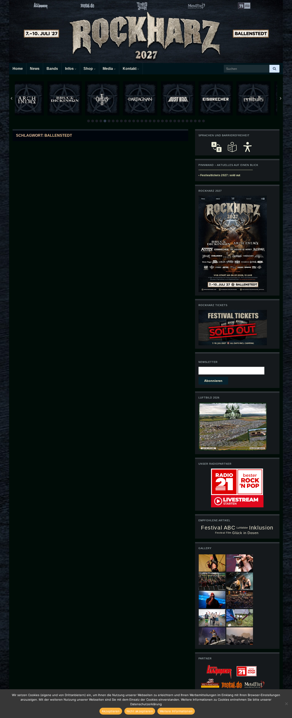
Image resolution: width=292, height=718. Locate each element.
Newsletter (208, 362)
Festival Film (223, 532)
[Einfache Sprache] (232, 147)
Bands (52, 69)
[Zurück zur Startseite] (146, 31)
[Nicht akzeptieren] (286, 703)
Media (108, 69)
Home (18, 69)
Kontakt (130, 69)
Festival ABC (218, 527)
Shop (88, 69)
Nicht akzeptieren (140, 711)
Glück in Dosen (245, 533)
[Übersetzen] (216, 147)
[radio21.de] (237, 481)
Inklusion (261, 527)
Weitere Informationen (176, 711)
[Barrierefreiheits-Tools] (247, 147)
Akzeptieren (111, 711)
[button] (88, 121)
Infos (70, 69)
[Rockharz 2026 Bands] (232, 243)
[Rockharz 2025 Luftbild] (232, 426)
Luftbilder (242, 527)
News (34, 69)
